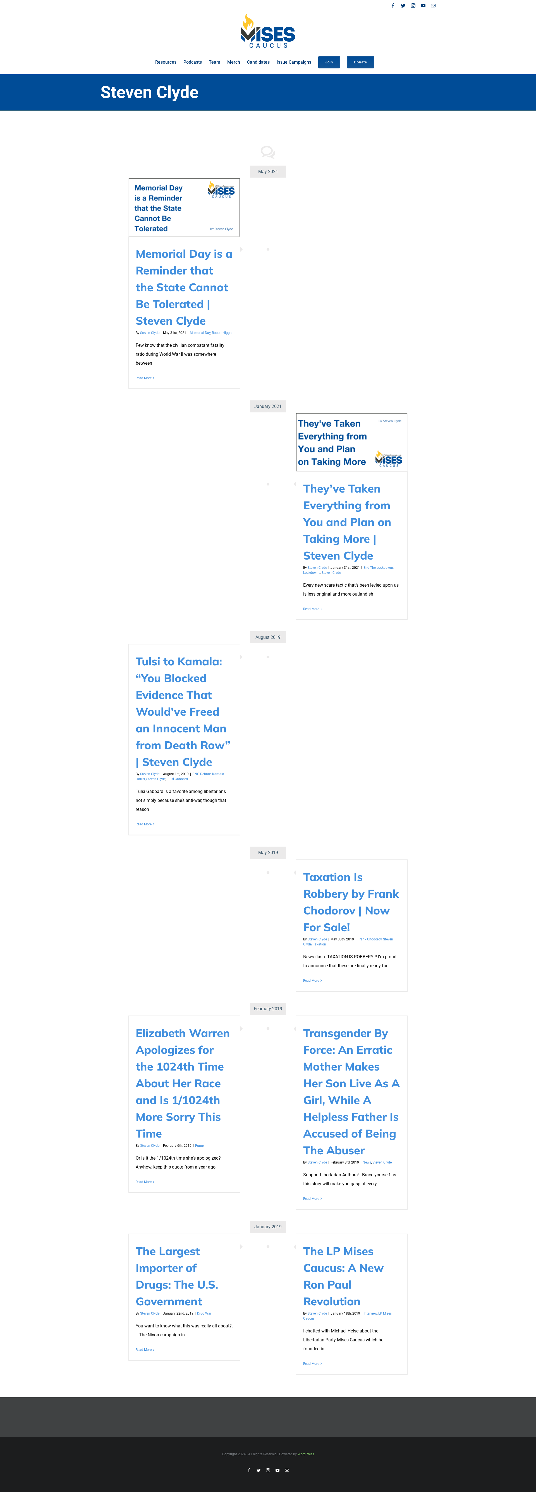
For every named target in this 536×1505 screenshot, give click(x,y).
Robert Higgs (221, 333)
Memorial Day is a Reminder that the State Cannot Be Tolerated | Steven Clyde (184, 287)
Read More (144, 378)
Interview (370, 1313)
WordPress (306, 1454)
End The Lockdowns (378, 568)
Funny (200, 1146)
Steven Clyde (149, 333)
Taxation (319, 944)
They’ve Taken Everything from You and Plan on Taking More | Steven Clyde (347, 521)
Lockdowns (311, 573)
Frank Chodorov (370, 939)
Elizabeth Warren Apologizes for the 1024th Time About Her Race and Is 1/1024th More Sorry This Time (183, 1083)
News (367, 1162)
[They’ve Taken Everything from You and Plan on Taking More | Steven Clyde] (351, 442)
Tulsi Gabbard (177, 779)
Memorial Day (200, 333)
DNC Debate (201, 774)
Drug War (204, 1313)
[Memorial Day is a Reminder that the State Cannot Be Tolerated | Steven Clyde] (184, 207)
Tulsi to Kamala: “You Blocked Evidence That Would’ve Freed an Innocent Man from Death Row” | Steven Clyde (183, 711)
